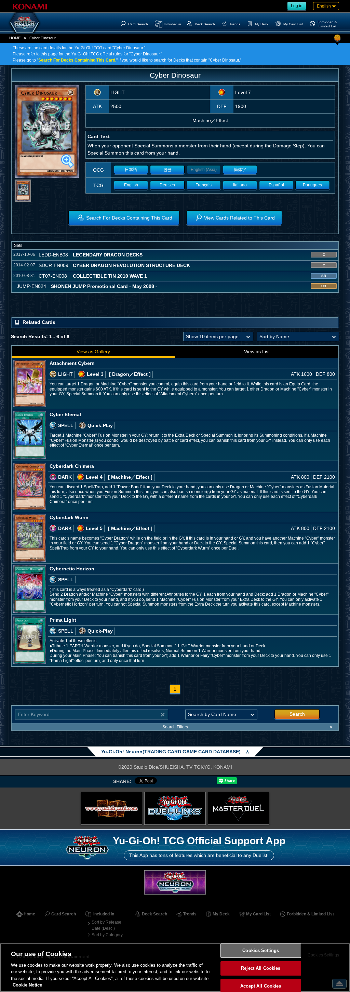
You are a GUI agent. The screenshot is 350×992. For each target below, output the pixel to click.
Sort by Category (107, 935)
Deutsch (167, 185)
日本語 (131, 169)
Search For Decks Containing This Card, (77, 60)
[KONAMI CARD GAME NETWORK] (175, 882)
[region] (175, 967)
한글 (167, 169)
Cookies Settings (260, 950)
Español (276, 185)
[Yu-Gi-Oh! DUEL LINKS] (175, 808)
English (131, 185)
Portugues (312, 185)
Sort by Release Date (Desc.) (106, 925)
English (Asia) (204, 169)
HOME (15, 38)
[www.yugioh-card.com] (111, 808)
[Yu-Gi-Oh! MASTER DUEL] (238, 808)
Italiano (240, 185)
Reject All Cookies (260, 968)
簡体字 (240, 169)
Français (204, 185)
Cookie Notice (27, 985)
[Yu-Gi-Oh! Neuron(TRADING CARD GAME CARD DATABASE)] (25, 22)
